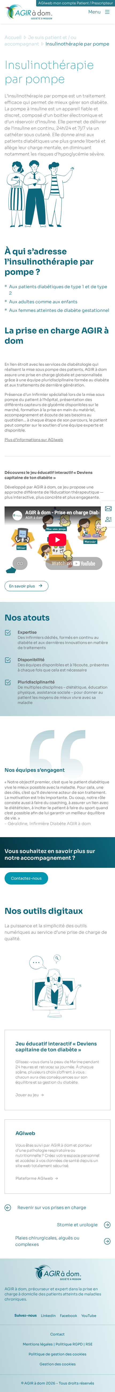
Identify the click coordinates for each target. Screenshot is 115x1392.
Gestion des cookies (58, 1364)
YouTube (88, 1315)
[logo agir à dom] (28, 11)
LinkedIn (48, 1315)
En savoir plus (22, 586)
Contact (57, 1334)
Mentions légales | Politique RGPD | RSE (58, 1344)
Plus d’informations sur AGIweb (34, 439)
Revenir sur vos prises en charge (51, 1207)
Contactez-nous (26, 878)
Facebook (68, 1315)
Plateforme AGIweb (35, 1178)
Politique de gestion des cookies (57, 1354)
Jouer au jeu (28, 1095)
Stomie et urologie (77, 1225)
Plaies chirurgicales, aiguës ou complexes (47, 1241)
